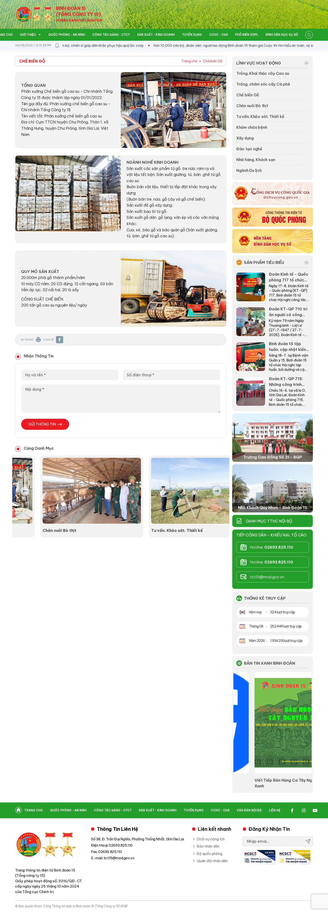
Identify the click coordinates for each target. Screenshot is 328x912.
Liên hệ (274, 810)
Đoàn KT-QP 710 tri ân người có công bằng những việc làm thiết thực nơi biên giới (288, 312)
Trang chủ (189, 61)
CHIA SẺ (48, 339)
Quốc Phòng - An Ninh (66, 34)
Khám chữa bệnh (251, 127)
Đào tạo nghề (249, 148)
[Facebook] (292, 810)
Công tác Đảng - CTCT (111, 34)
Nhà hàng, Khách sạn (255, 159)
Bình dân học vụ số (282, 34)
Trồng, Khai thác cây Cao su (262, 73)
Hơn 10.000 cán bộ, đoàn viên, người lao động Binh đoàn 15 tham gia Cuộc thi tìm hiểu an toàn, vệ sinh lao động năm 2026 (230, 45)
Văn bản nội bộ (249, 810)
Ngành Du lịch (249, 170)
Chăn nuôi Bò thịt (34, 530)
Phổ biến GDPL (246, 34)
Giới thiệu (28, 34)
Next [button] (217, 491)
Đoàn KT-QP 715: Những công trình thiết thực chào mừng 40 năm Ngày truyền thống (287, 381)
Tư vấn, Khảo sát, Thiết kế (151, 530)
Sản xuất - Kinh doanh (156, 34)
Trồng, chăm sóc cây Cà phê (263, 84)
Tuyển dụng (192, 34)
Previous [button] (25, 491)
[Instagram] (303, 810)
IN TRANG (27, 339)
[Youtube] (315, 810)
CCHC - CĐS (218, 34)
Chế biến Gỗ (212, 61)
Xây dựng (245, 138)
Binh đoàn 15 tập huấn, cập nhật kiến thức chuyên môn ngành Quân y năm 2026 (287, 346)
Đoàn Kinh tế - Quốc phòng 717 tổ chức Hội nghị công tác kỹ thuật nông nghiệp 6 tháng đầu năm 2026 (288, 277)
